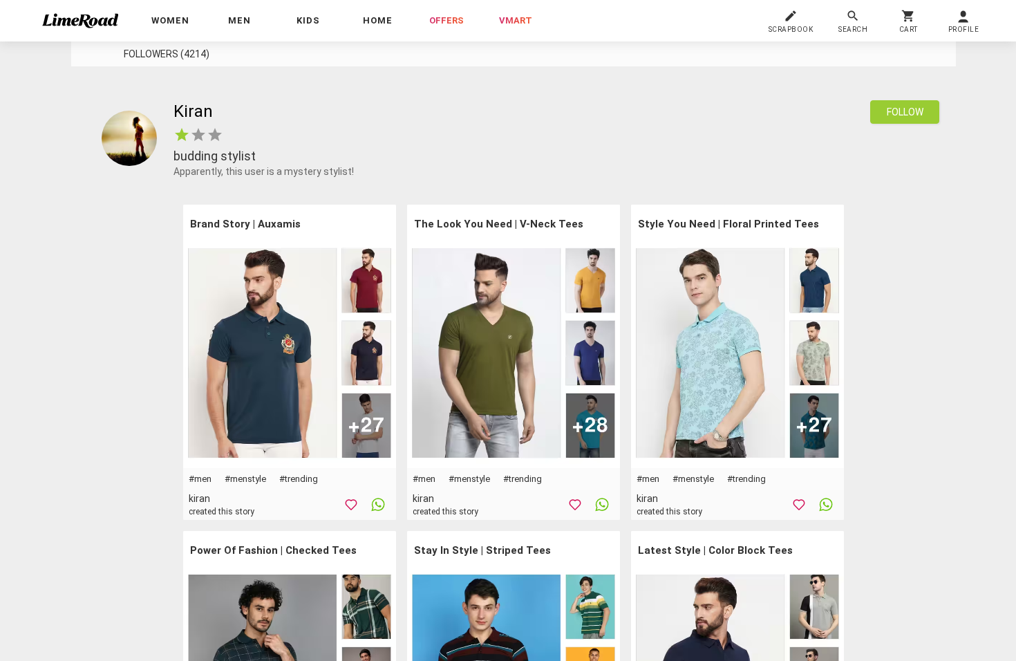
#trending (298, 479)
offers (446, 20)
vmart (515, 20)
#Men (200, 479)
